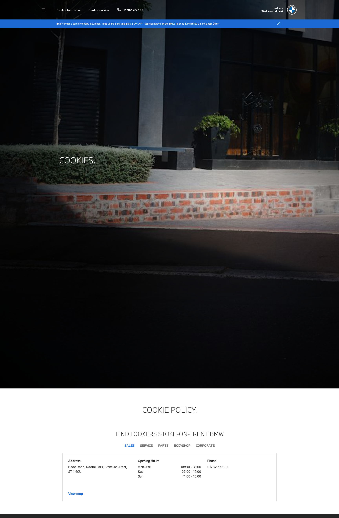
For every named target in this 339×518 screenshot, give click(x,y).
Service (146, 445)
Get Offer (213, 23)
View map (75, 493)
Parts (163, 445)
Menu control (44, 10)
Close (278, 23)
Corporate (205, 445)
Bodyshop (182, 445)
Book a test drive (68, 10)
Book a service (98, 10)
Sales (130, 445)
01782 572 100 (133, 10)
